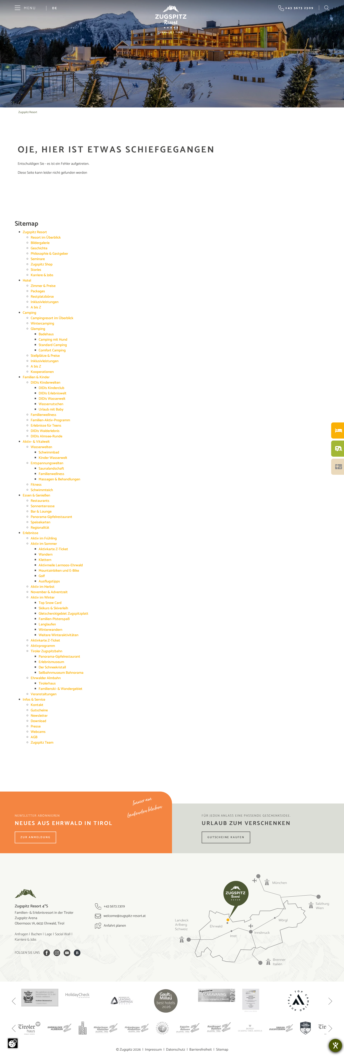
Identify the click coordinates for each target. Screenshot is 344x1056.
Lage (48, 934)
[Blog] (77, 953)
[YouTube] (67, 953)
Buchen (36, 934)
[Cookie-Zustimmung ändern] (13, 1043)
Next (330, 1002)
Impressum (153, 1050)
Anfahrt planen (114, 926)
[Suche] (326, 8)
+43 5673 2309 (114, 906)
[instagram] (57, 953)
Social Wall (62, 934)
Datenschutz (175, 1050)
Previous (14, 1002)
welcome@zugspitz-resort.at (124, 916)
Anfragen (21, 934)
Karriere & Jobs (25, 940)
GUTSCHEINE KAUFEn (225, 837)
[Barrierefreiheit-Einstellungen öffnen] (335, 1045)
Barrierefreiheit (200, 1050)
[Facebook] (47, 953)
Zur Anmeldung (35, 837)
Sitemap (222, 1050)
